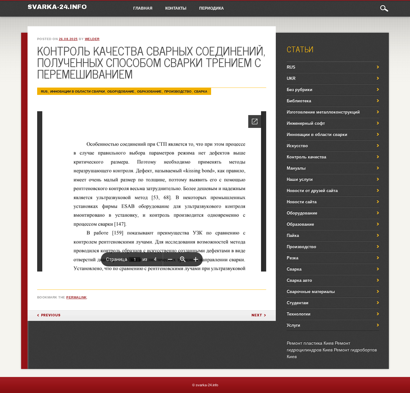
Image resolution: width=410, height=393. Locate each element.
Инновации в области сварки (77, 91)
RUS (44, 91)
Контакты (175, 8)
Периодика (211, 8)
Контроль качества (306, 157)
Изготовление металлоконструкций (323, 112)
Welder (92, 39)
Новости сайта (301, 201)
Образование (149, 91)
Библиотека (299, 100)
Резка (292, 257)
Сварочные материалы (311, 291)
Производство (178, 91)
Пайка (293, 235)
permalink (76, 297)
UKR (291, 78)
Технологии (298, 314)
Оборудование (121, 91)
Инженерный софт (306, 123)
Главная (142, 8)
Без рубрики (299, 89)
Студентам (297, 302)
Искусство (297, 145)
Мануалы (296, 168)
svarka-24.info (57, 6)
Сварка (200, 91)
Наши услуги (300, 179)
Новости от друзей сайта (312, 190)
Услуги (293, 325)
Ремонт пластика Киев (310, 343)
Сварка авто (299, 280)
